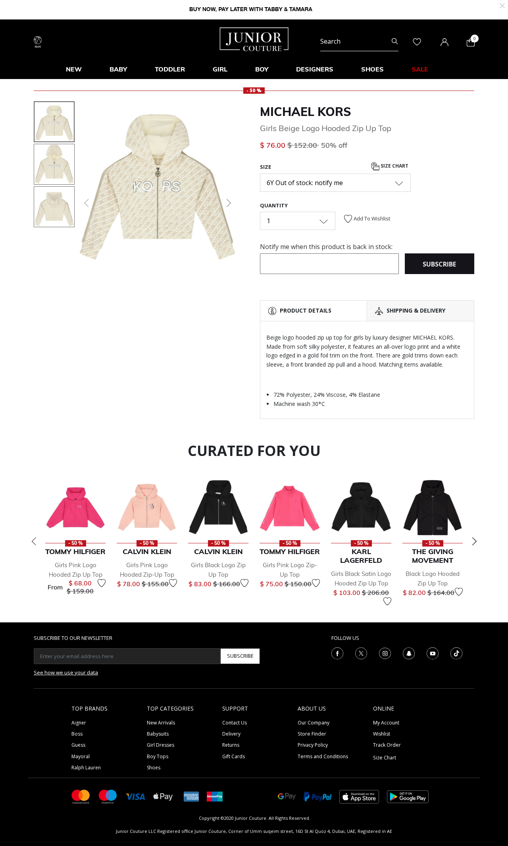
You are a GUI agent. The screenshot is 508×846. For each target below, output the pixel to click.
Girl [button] (220, 69)
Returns (230, 745)
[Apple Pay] (163, 796)
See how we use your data (66, 672)
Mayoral (80, 756)
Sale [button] (420, 69)
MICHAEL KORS (305, 111)
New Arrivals (161, 722)
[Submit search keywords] (394, 41)
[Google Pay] (287, 796)
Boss (77, 733)
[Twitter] (361, 652)
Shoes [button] (372, 69)
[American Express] (191, 796)
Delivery (231, 733)
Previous (34, 541)
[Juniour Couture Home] (254, 38)
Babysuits (158, 733)
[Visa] (135, 796)
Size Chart (393, 166)
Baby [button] (118, 69)
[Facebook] (337, 652)
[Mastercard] (80, 796)
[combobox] (359, 41)
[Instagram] (385, 652)
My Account (386, 722)
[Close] (502, 5)
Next (474, 541)
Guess (78, 745)
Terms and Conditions (323, 756)
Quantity (274, 205)
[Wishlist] (102, 583)
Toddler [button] (170, 69)
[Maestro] (107, 796)
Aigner (78, 722)
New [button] (74, 69)
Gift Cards (233, 756)
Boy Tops (157, 756)
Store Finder (312, 733)
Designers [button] (314, 69)
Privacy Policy (313, 745)
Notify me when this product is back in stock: (326, 246)
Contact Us (234, 722)
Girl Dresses (160, 745)
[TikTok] (456, 652)
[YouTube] (433, 652)
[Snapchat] (409, 652)
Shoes (153, 767)
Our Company (313, 722)
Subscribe (240, 655)
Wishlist (381, 733)
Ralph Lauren (86, 767)
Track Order (387, 745)
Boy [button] (261, 69)
